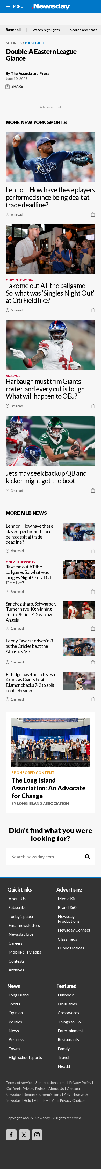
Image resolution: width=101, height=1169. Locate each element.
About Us (17, 898)
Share (17, 86)
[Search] (87, 856)
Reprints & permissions (42, 1094)
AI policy (41, 1100)
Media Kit (67, 898)
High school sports (25, 1057)
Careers (16, 943)
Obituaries (67, 1003)
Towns (14, 1048)
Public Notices (71, 947)
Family (64, 1048)
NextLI (64, 1066)
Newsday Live (21, 934)
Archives (16, 969)
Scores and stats (83, 30)
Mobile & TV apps (25, 951)
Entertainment (70, 1030)
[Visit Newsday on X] (24, 1134)
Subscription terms (50, 1082)
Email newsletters (24, 925)
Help (27, 1100)
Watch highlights (46, 30)
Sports (14, 42)
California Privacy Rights (26, 1088)
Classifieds (67, 938)
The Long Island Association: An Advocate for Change (48, 787)
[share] (93, 214)
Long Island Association (43, 803)
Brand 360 (67, 907)
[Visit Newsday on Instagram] (37, 1134)
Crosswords (68, 1012)
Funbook (66, 994)
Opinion (16, 1012)
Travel (63, 1057)
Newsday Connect (74, 929)
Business (16, 1039)
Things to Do (69, 1021)
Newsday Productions (69, 918)
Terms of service (19, 1082)
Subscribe (17, 907)
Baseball (13, 30)
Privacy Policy (80, 1082)
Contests (17, 961)
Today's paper (21, 916)
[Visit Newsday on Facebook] (11, 1134)
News (14, 1030)
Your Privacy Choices (68, 1100)
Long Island (19, 994)
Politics (15, 1021)
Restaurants (68, 1039)
